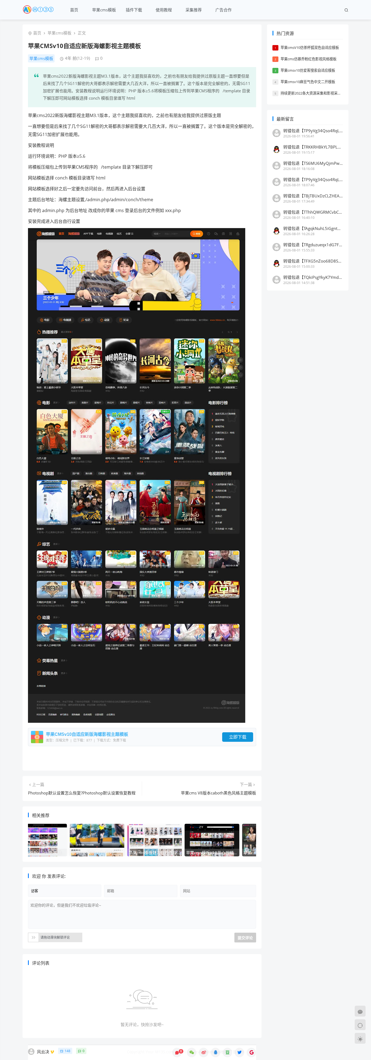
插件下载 (134, 9)
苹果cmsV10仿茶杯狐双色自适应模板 (310, 47)
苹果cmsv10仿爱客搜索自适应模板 (308, 70)
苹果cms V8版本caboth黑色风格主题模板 (218, 793)
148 (67, 1051)
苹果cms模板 (104, 9)
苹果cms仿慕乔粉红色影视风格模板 (309, 58)
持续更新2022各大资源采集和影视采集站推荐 (316, 93)
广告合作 (223, 9)
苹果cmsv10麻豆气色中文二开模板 (308, 81)
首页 (74, 9)
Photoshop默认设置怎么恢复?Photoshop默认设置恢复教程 (82, 793)
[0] (177, 1052)
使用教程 (164, 9)
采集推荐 (194, 9)
